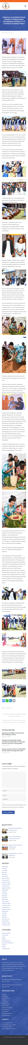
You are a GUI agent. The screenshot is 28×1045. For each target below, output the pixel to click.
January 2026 (5, 880)
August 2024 (5, 911)
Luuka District (5, 1002)
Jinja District (5, 996)
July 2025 (4, 892)
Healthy (4, 939)
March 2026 (5, 876)
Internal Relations (6, 941)
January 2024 (5, 921)
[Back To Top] (24, 1041)
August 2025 (5, 890)
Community (5, 935)
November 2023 (6, 925)
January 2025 (5, 901)
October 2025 (5, 886)
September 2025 (6, 888)
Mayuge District (6, 1004)
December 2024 (6, 903)
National (4, 945)
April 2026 (4, 874)
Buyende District (6, 1015)
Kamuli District (5, 1009)
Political (4, 946)
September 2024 (6, 909)
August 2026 (5, 866)
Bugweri (4, 1000)
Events (3, 937)
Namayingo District (6, 1013)
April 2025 (4, 897)
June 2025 (4, 894)
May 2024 (4, 915)
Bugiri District (5, 1006)
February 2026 (5, 878)
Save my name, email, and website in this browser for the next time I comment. (14, 806)
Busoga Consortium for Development (16, 1037)
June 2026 (4, 870)
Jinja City (4, 994)
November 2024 (6, 905)
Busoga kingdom (7, 708)
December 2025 (6, 882)
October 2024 (5, 907)
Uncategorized (6, 948)
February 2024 (5, 919)
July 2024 (4, 913)
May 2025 (4, 895)
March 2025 (5, 899)
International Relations (7, 943)
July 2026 (4, 868)
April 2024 (4, 917)
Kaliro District (5, 1011)
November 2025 (6, 884)
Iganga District (5, 998)
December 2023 (6, 923)
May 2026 (4, 872)
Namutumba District (7, 1007)
